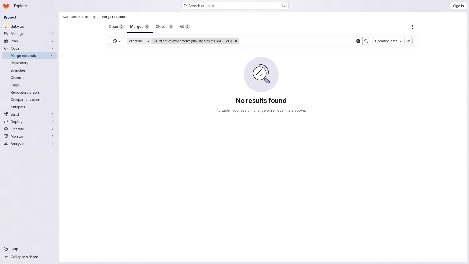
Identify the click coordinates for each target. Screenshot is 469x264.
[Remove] (236, 41)
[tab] (116, 27)
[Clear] (358, 41)
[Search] (366, 41)
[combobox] (388, 41)
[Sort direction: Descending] (409, 41)
